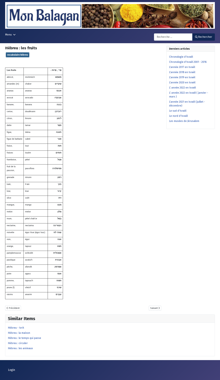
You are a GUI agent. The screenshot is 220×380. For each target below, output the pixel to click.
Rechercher (205, 36)
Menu (8, 34)
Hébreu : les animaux (20, 348)
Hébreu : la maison (19, 332)
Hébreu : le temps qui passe (24, 338)
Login (11, 370)
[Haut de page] (214, 374)
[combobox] (173, 37)
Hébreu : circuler (18, 343)
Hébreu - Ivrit (16, 327)
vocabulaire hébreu (17, 54)
